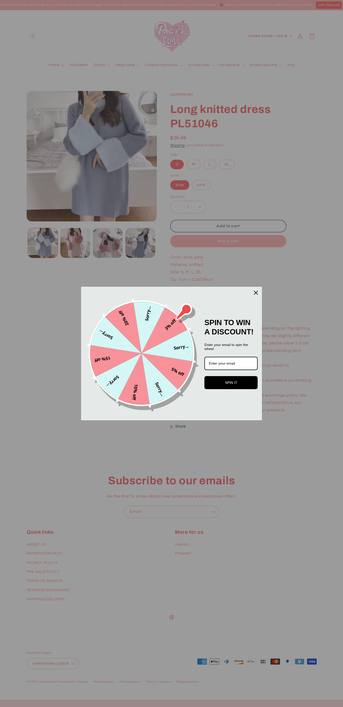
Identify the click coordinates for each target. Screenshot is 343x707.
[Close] (256, 293)
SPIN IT (231, 383)
